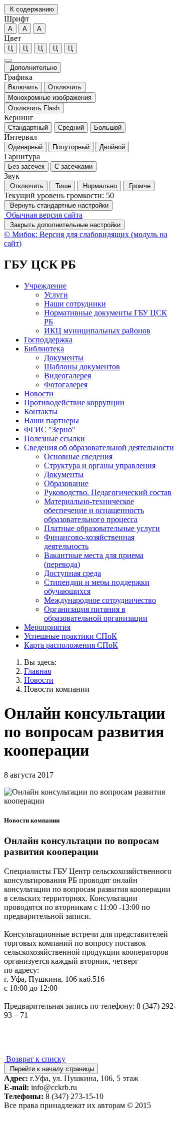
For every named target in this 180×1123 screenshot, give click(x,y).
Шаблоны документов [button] (82, 366)
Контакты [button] (41, 411)
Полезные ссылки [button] (54, 438)
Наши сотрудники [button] (75, 303)
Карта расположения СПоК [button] (71, 645)
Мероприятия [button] (47, 627)
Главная (37, 671)
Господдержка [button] (48, 339)
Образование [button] (66, 483)
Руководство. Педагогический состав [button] (108, 492)
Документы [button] (64, 357)
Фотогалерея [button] (66, 384)
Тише (62, 186)
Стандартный (28, 127)
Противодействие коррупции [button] (74, 402)
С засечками (73, 166)
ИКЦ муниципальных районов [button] (97, 330)
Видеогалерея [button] (67, 375)
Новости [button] (39, 393)
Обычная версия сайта (43, 215)
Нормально (99, 186)
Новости (39, 680)
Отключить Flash (34, 108)
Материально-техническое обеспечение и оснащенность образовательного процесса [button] (94, 510)
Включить (23, 87)
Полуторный (71, 147)
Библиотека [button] (44, 348)
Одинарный (25, 147)
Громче (138, 186)
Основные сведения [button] (78, 456)
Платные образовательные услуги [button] (102, 528)
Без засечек (26, 166)
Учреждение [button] (45, 285)
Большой (108, 127)
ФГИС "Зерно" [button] (50, 429)
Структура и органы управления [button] (100, 465)
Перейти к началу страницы (51, 1069)
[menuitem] (100, 308)
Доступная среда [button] (72, 573)
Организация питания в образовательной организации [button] (96, 613)
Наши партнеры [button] (51, 420)
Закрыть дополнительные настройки (64, 225)
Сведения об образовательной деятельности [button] (99, 447)
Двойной (112, 147)
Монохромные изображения (50, 97)
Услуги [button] (56, 294)
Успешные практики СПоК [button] (70, 636)
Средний (71, 127)
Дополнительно (32, 67)
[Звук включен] (8, 60)
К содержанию (31, 9)
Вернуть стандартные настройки (58, 205)
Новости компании (57, 689)
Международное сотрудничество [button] (100, 600)
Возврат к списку (35, 1059)
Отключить (65, 87)
